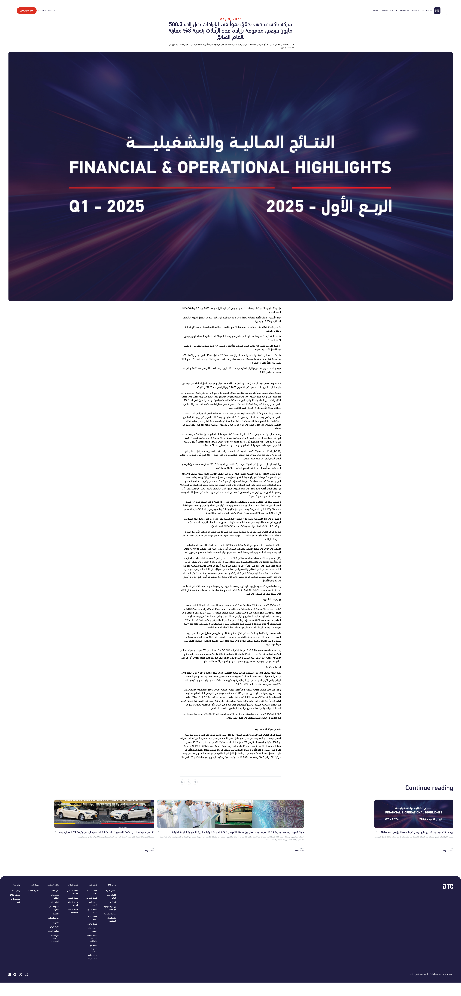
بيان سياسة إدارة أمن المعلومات (110, 908)
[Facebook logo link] (14, 974)
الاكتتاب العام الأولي (111, 896)
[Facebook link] (182, 782)
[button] (388, 10)
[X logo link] (20, 974)
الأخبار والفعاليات (33, 891)
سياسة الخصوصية (110, 914)
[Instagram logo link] (26, 974)
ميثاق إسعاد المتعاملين (111, 919)
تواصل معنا (41, 11)
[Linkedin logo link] (9, 974)
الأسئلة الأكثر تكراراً (15, 900)
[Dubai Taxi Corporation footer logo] (445, 886)
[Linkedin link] (195, 782)
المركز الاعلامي (404, 11)
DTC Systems (15, 895)
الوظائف (375, 11)
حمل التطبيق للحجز (27, 11)
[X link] (188, 782)
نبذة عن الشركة (427, 11)
